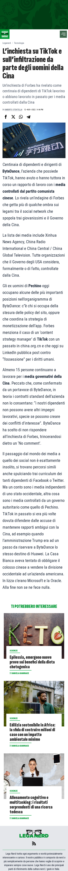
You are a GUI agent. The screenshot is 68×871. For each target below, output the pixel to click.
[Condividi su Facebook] (6, 117)
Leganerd (7, 43)
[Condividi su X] (13, 117)
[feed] (34, 843)
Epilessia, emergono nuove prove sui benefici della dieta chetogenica (32, 662)
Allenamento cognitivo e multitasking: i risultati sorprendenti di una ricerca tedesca (31, 804)
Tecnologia (19, 43)
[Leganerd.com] (4, 34)
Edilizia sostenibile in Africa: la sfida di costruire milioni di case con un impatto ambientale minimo (32, 732)
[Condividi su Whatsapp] (21, 117)
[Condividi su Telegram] (28, 117)
